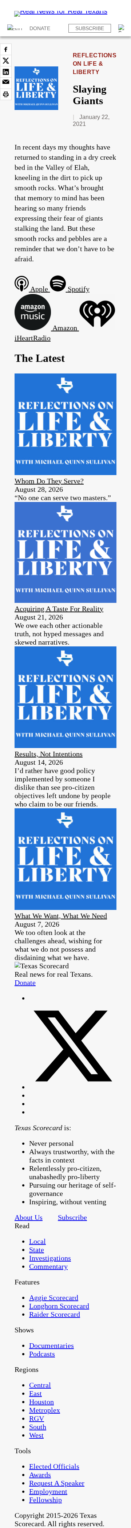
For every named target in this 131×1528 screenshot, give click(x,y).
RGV (36, 1418)
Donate (39, 28)
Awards (40, 1475)
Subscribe (89, 28)
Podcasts (42, 1354)
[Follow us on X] (72, 1087)
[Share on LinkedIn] (5, 71)
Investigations (50, 1258)
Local (37, 1241)
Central (40, 1385)
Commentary (48, 1266)
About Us (29, 1217)
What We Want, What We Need (61, 916)
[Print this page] (5, 94)
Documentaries (51, 1345)
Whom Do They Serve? (49, 481)
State (36, 1250)
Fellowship (45, 1500)
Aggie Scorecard (53, 1298)
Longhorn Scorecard (59, 1306)
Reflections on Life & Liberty (94, 63)
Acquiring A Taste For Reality (59, 609)
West (36, 1435)
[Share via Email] (5, 83)
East (35, 1393)
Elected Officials (54, 1466)
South (37, 1427)
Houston (41, 1402)
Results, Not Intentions (49, 754)
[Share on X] (5, 60)
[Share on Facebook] (5, 49)
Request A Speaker (56, 1483)
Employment (48, 1491)
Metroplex (44, 1410)
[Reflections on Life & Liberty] (36, 107)
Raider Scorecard (54, 1314)
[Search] (122, 28)
